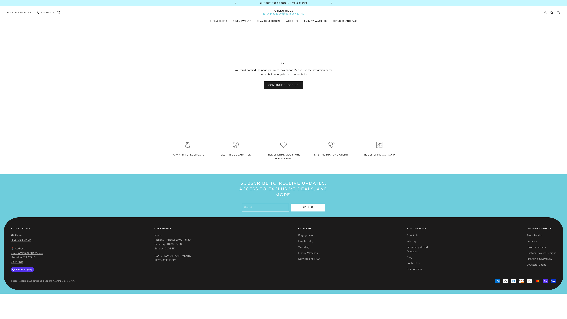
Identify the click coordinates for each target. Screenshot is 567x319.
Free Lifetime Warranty (379, 154)
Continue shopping (283, 85)
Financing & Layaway (539, 259)
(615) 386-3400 (47, 12)
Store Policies (535, 235)
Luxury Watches (315, 21)
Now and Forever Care (188, 154)
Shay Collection (268, 21)
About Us (412, 235)
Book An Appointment (20, 12)
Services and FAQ (345, 21)
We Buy (411, 241)
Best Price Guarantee (236, 154)
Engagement (218, 21)
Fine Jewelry (242, 21)
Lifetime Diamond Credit (331, 154)
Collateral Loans (536, 264)
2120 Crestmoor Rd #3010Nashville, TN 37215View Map (27, 257)
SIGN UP (308, 207)
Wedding (292, 21)
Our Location (414, 269)
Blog (409, 257)
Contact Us (413, 263)
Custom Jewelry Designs (541, 253)
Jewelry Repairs (536, 247)
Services (532, 241)
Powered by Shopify (64, 281)
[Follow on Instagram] (58, 12)
